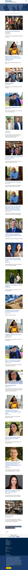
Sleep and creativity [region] (9, 83)
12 (17, 526)
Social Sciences (12, 13)
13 (19, 526)
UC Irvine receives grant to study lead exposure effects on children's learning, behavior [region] (13, 259)
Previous (7, 526)
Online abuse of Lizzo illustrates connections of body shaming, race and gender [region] (13, 412)
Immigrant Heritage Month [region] (10, 385)
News (19, 13)
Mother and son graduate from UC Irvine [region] (13, 107)
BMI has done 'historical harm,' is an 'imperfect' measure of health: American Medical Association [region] (13, 58)
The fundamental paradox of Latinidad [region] (13, 182)
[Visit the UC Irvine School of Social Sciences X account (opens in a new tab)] (15, 536)
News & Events (16, 13)
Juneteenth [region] (7, 131)
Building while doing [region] (9, 515)
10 (14, 526)
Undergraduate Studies (8, 555)
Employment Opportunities (9, 548)
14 (20, 526)
